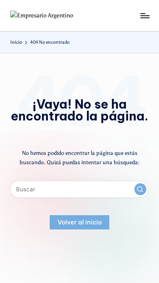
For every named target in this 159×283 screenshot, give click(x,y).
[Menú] (144, 15)
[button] (140, 189)
